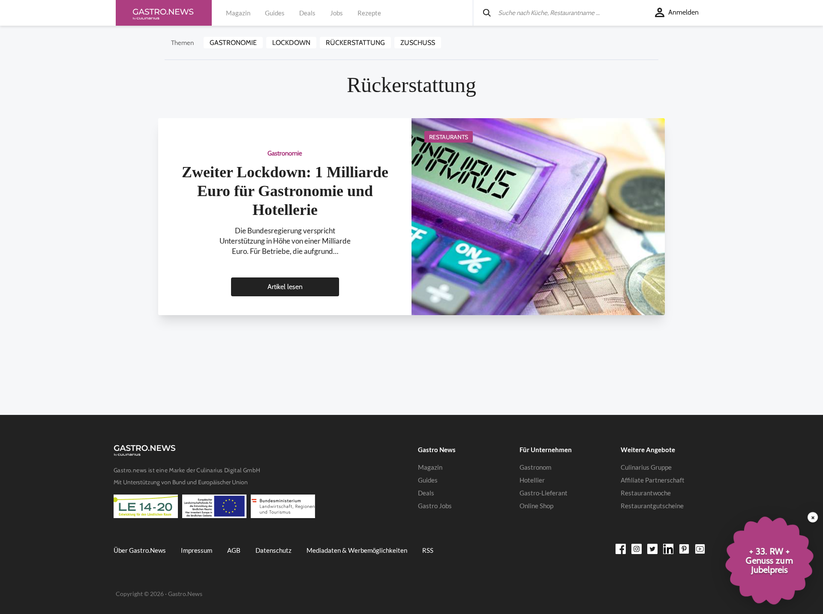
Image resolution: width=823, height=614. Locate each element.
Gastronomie (233, 43)
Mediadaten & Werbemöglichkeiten (356, 550)
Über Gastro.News (140, 550)
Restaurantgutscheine (652, 506)
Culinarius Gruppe (646, 467)
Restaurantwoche (646, 493)
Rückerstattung (355, 43)
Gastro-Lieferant (544, 493)
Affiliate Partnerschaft (653, 480)
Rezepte (369, 13)
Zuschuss (417, 43)
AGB (233, 550)
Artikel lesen (285, 287)
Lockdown (291, 43)
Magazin (238, 13)
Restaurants (448, 137)
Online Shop (536, 506)
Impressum (196, 550)
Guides (275, 13)
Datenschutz (273, 550)
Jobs (336, 13)
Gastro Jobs (435, 506)
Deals (307, 13)
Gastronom (535, 467)
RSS (427, 550)
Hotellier (532, 480)
